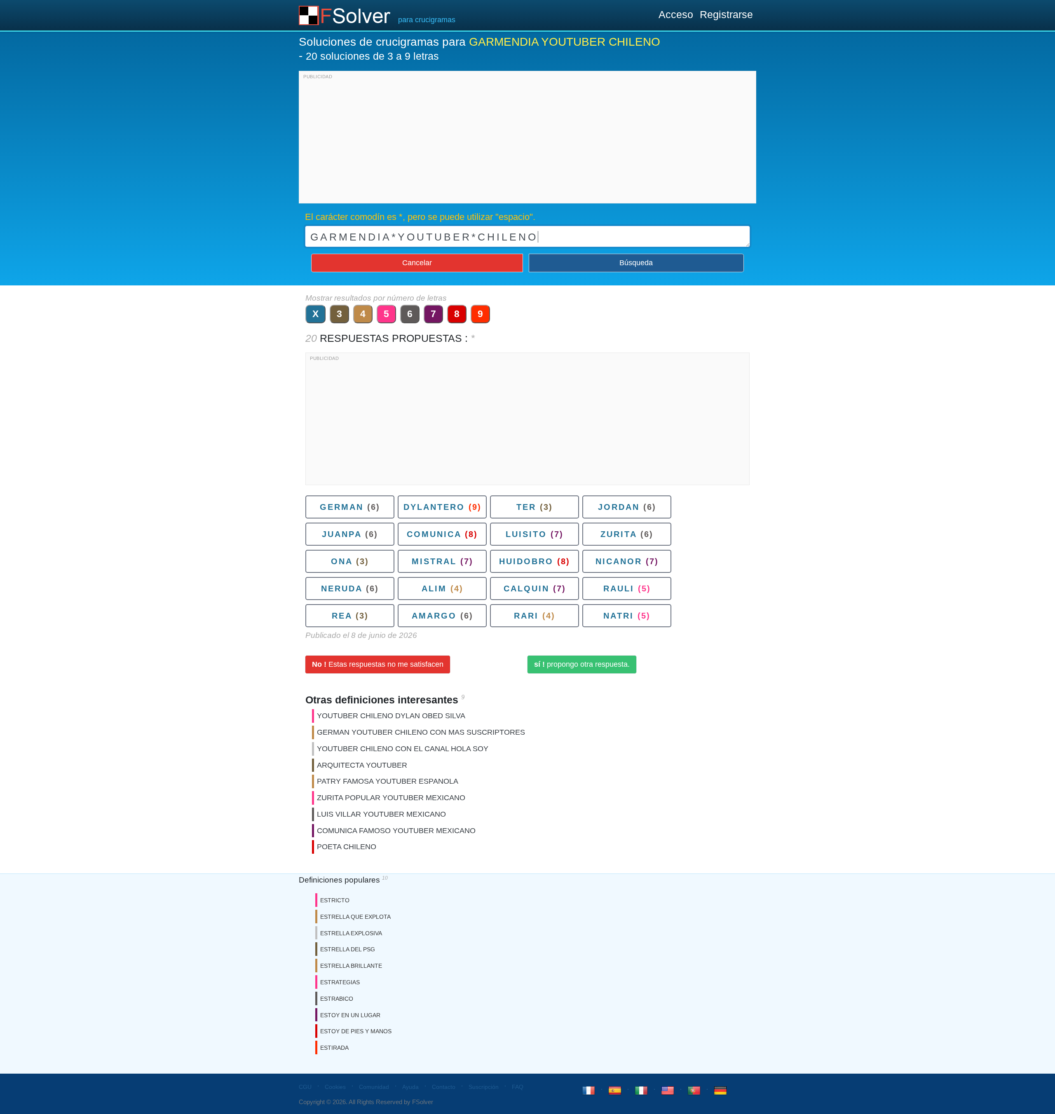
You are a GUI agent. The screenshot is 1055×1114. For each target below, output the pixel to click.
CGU (305, 1087)
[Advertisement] (527, 139)
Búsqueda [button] (636, 263)
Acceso (676, 14)
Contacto (443, 1087)
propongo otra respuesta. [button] (582, 664)
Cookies (335, 1087)
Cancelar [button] (417, 263)
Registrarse (726, 14)
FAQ (517, 1087)
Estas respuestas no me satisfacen (377, 664)
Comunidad (374, 1087)
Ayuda (410, 1087)
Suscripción (484, 1087)
